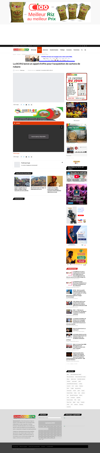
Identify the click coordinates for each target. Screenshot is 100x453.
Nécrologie (30, 45)
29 (50, 437)
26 (40, 437)
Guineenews (69, 390)
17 (56, 433)
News (39, 49)
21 (46, 435)
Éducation (81, 404)
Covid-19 (68, 386)
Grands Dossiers (54, 49)
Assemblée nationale (81, 379)
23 (53, 435)
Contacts (43, 446)
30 (53, 437)
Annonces (45, 49)
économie (68, 406)
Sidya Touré (69, 402)
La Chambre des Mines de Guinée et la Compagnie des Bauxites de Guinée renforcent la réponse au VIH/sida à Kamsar (76, 321)
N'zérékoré (73, 397)
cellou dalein (74, 381)
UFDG (68, 404)
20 (43, 435)
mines (68, 397)
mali (67, 395)
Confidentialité (50, 446)
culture (76, 386)
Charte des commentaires (34, 446)
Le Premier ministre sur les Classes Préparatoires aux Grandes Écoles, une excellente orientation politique (76, 337)
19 (40, 435)
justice (79, 390)
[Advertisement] (50, 34)
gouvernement (78, 388)
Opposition (78, 397)
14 (46, 433)
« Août (39, 439)
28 (46, 437)
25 (60, 435)
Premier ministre (70, 399)
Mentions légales (23, 446)
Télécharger (16, 153)
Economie (69, 49)
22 (50, 435)
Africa (68, 374)
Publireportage (16, 45)
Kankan (83, 390)
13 (43, 433)
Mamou (80, 395)
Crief (73, 386)
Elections (81, 386)
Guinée (74, 390)
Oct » (43, 439)
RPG (75, 399)
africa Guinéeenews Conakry (76, 374)
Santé (79, 399)
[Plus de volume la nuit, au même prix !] (69, 330)
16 (53, 433)
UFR (71, 404)
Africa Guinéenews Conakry (80, 376)
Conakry (80, 383)
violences (76, 404)
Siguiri (74, 402)
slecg (78, 402)
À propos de (15, 446)
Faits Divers (76, 49)
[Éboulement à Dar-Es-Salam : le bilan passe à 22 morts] (38, 181)
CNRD (79, 381)
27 (43, 437)
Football (72, 388)
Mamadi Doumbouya (74, 395)
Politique (62, 49)
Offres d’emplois (23, 45)
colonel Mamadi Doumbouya (72, 383)
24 (56, 435)
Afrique (68, 379)
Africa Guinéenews (70, 376)
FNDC (68, 388)
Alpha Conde (73, 379)
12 (40, 433)
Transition (82, 402)
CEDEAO (68, 381)
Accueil (34, 49)
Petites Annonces (36, 45)
